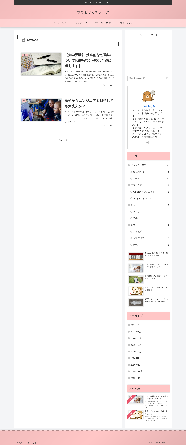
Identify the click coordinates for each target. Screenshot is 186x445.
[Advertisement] (68, 160)
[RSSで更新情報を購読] (150, 142)
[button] (167, 78)
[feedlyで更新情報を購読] (147, 142)
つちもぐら (148, 106)
